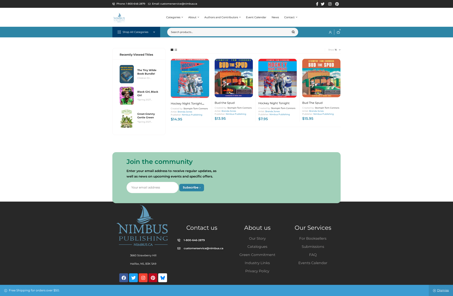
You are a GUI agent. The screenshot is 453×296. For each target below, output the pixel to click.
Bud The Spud (312, 103)
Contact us (201, 227)
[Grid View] (172, 50)
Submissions (313, 246)
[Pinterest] (152, 277)
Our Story (257, 238)
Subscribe (191, 187)
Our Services (313, 227)
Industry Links (257, 263)
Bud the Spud (225, 103)
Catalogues (257, 246)
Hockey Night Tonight (274, 103)
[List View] (176, 50)
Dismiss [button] (443, 290)
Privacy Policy (257, 271)
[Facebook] (123, 277)
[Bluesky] (162, 277)
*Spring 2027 (144, 99)
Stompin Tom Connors (196, 108)
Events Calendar (312, 263)
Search (293, 32)
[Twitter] (133, 277)
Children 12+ (143, 78)
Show (331, 49)
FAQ (313, 255)
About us (257, 227)
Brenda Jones (185, 111)
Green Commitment (257, 255)
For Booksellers (312, 238)
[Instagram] (143, 277)
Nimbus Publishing (192, 114)
